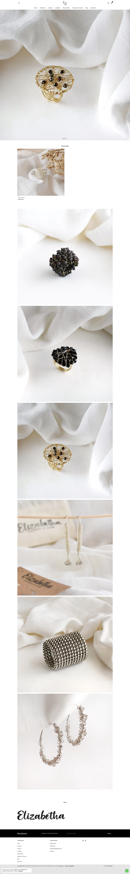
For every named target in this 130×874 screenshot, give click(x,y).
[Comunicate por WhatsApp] (126, 870)
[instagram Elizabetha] (83, 840)
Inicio (35, 7)
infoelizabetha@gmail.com (56, 848)
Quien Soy (93, 7)
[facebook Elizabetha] (85, 840)
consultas (57, 7)
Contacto (50, 7)
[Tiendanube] (108, 866)
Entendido (20, 871)
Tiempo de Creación (77, 7)
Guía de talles (66, 7)
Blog (87, 7)
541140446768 (53, 843)
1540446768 (52, 846)
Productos (42, 7)
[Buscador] (19, 3)
